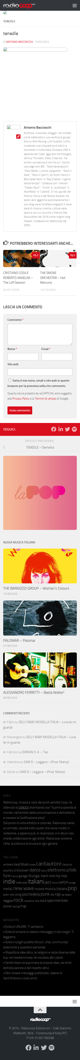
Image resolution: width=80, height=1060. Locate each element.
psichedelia (31, 894)
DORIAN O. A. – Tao (35, 752)
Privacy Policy (20, 398)
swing (16, 906)
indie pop (21, 882)
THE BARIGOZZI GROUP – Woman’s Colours (36, 588)
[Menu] (74, 5)
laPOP (63, 882)
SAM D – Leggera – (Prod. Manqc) (46, 762)
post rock (9, 894)
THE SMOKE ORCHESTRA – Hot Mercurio (52, 277)
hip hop (61, 876)
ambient (8, 864)
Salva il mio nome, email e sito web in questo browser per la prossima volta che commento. (38, 383)
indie (9, 881)
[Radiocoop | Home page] (25, 5)
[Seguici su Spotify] (74, 429)
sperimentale (57, 900)
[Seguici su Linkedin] (60, 429)
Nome (12, 349)
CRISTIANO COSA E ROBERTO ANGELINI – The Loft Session (18, 277)
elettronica (58, 870)
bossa (32, 864)
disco (44, 870)
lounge (72, 882)
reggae (8, 901)
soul (43, 900)
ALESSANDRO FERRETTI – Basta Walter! (33, 692)
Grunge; (34, 876)
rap (58, 894)
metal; (8, 889)
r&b (52, 894)
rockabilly (29, 900)
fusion (14, 876)
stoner (7, 906)
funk (7, 875)
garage (23, 876)
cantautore (48, 863)
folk (72, 870)
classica (67, 864)
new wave (23, 888)
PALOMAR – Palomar (19, 640)
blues (25, 864)
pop (72, 888)
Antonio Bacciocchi (19, 41)
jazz (48, 882)
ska (37, 901)
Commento (15, 320)
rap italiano (66, 894)
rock (18, 900)
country (8, 870)
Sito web (13, 364)
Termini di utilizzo (45, 398)
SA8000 (23, 807)
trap (23, 906)
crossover (21, 870)
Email (46, 349)
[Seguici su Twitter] (67, 429)
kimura (55, 882)
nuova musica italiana (51, 889)
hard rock (48, 876)
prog (18, 894)
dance (35, 870)
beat (17, 864)
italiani (36, 881)
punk (45, 894)
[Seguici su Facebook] (53, 429)
